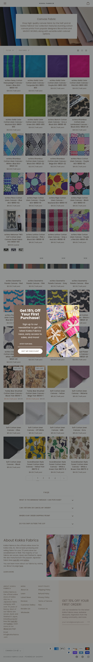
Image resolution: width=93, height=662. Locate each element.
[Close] (76, 308)
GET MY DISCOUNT (30, 351)
